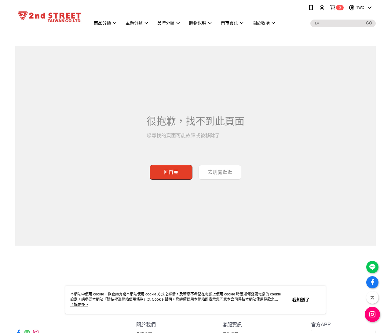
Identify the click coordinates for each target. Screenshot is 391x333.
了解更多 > (79, 304)
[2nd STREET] (49, 16)
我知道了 (300, 299)
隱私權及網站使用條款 (125, 299)
